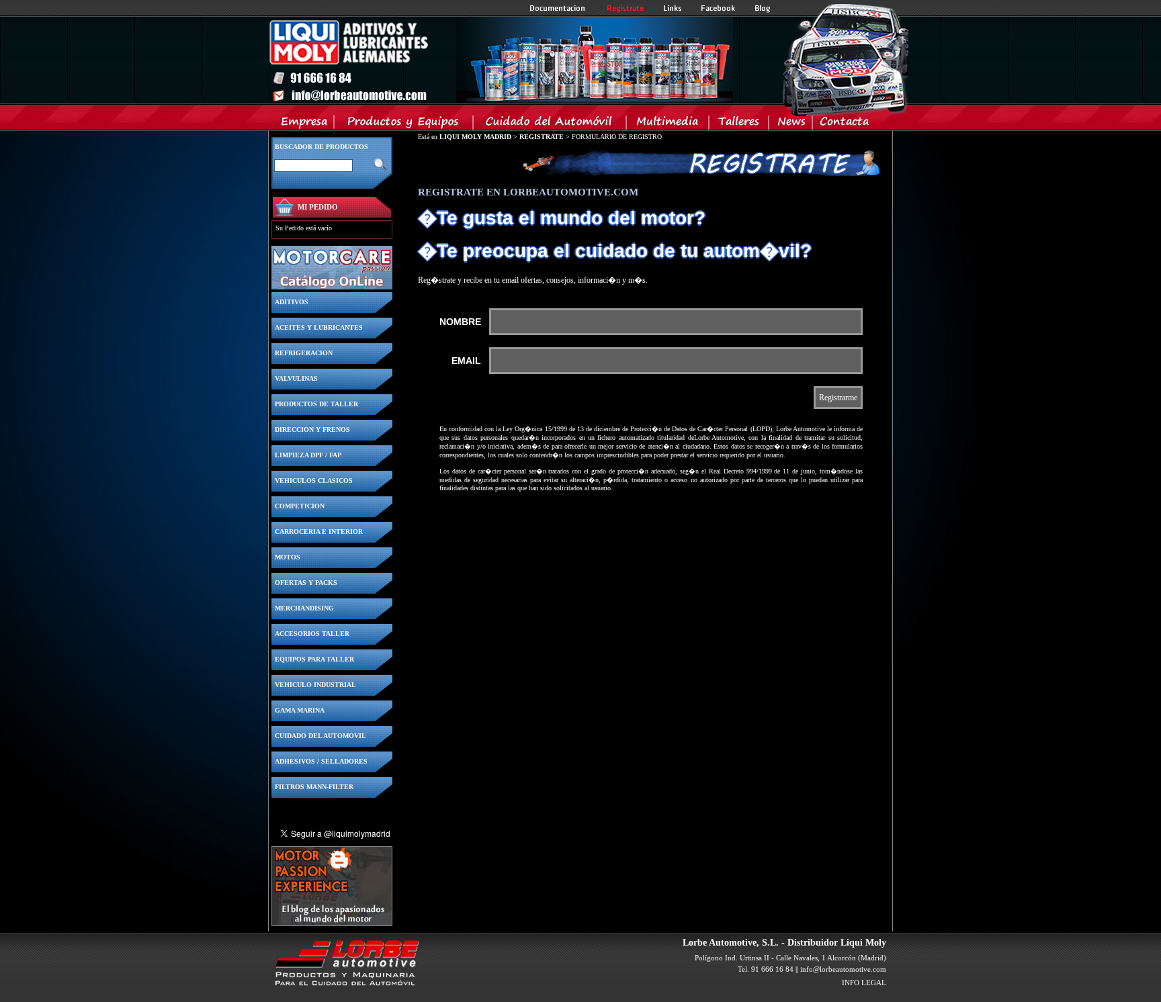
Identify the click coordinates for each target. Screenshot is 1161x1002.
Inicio (500, 60)
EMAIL (466, 360)
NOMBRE (460, 321)
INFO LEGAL (864, 982)
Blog (762, 8)
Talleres (739, 124)
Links (672, 8)
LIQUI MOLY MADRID (475, 136)
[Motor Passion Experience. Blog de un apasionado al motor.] (331, 922)
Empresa (305, 124)
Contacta (844, 124)
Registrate (625, 8)
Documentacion (558, 8)
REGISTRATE (541, 136)
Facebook (718, 8)
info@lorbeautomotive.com (843, 969)
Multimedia (668, 124)
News (791, 124)
